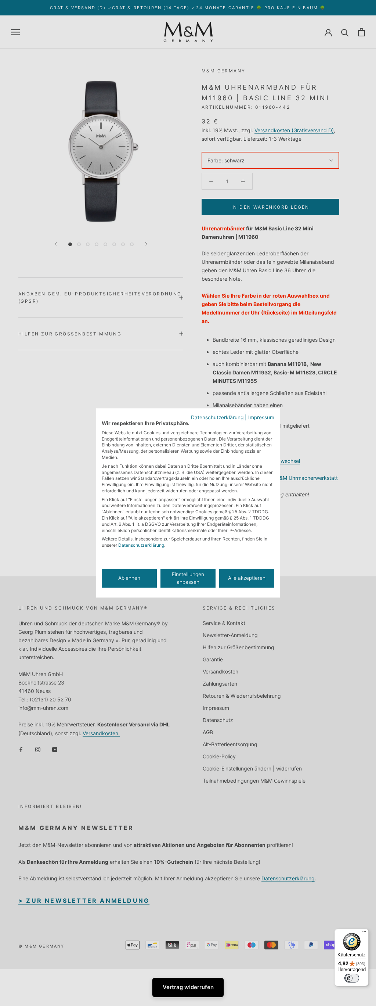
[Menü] (364, 933)
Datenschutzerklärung (217, 417)
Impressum (261, 417)
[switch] (351, 978)
